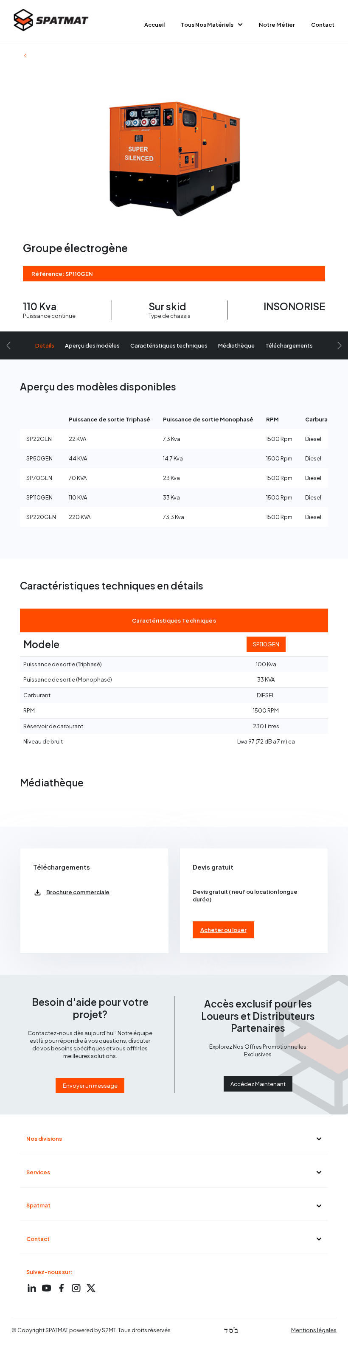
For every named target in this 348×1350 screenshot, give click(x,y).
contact (322, 24)
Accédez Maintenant (258, 1084)
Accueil (154, 24)
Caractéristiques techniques (169, 345)
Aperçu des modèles (92, 345)
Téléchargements (289, 345)
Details (44, 345)
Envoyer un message (90, 1085)
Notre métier (277, 24)
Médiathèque (236, 345)
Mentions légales (314, 1330)
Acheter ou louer (223, 929)
